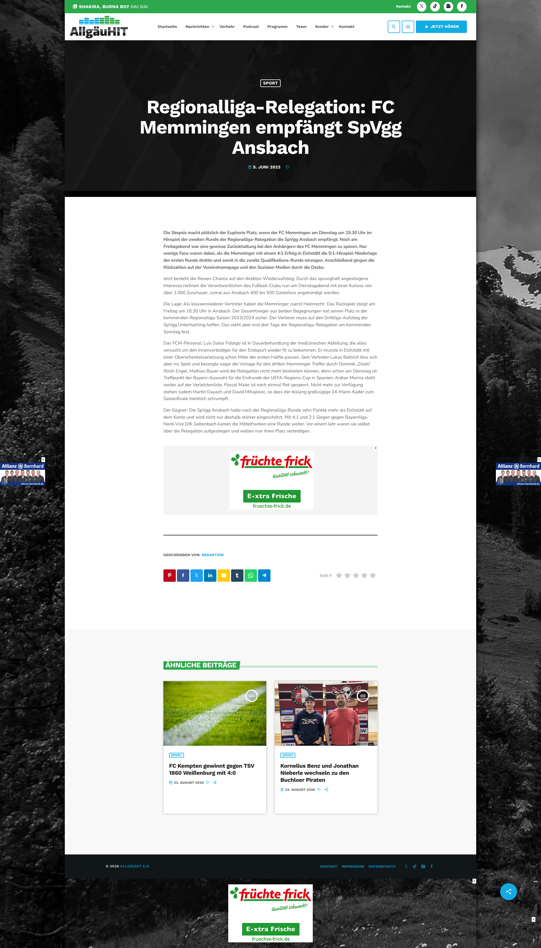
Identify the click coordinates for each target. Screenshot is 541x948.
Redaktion (213, 555)
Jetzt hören (441, 27)
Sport (270, 83)
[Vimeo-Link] (99, 26)
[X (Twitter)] (422, 7)
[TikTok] (435, 7)
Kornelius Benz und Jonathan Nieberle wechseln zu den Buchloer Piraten (319, 772)
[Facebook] (462, 7)
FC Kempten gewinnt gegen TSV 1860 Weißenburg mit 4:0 (211, 769)
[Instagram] (448, 7)
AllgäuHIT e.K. (135, 866)
